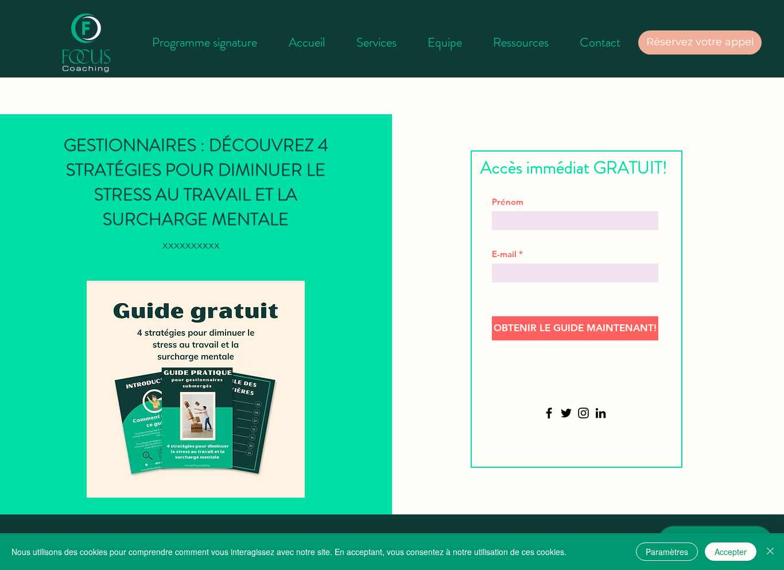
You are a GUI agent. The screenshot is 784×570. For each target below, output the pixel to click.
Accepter (731, 551)
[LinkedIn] (600, 413)
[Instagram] (583, 413)
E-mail (504, 254)
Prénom (507, 201)
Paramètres (667, 551)
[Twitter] (566, 413)
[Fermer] (770, 551)
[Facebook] (549, 413)
